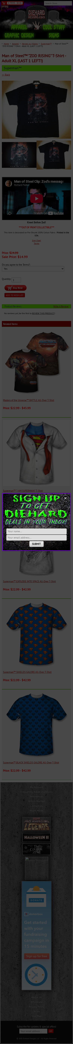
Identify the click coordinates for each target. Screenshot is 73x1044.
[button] (65, 498)
